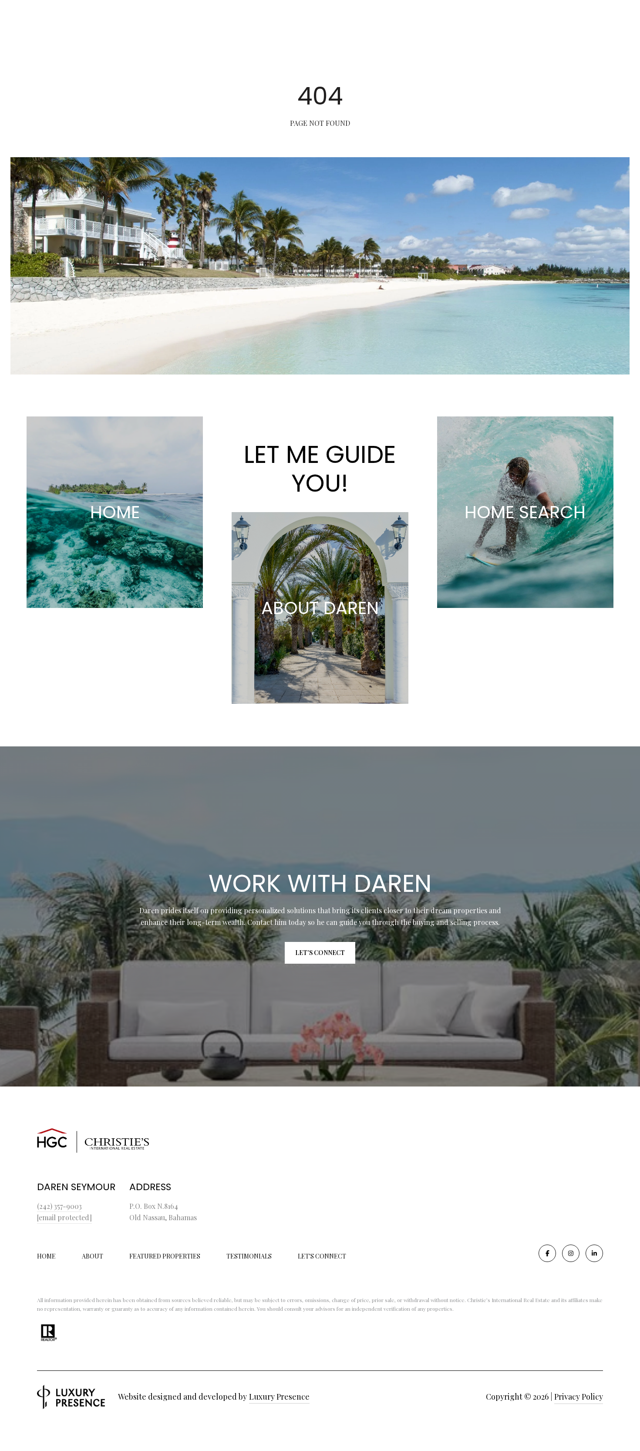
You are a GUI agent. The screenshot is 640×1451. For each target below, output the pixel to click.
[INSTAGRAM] (570, 1253)
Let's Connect (322, 1256)
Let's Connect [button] (320, 952)
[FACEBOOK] (547, 1253)
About (92, 1256)
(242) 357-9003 (59, 1206)
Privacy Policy (578, 1396)
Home (46, 1256)
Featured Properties (164, 1256)
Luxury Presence (279, 1396)
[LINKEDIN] (594, 1253)
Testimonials (249, 1256)
